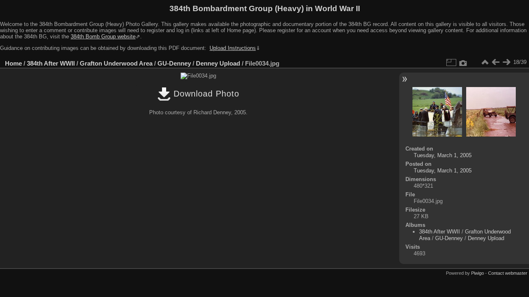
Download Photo (205, 93)
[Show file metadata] (463, 62)
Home (13, 63)
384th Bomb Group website (103, 36)
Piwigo (477, 273)
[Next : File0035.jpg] (506, 62)
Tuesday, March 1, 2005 (443, 155)
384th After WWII (51, 63)
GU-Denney (174, 63)
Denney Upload (218, 63)
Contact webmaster (507, 273)
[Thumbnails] (484, 62)
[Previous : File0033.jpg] (495, 62)
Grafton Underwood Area (116, 63)
